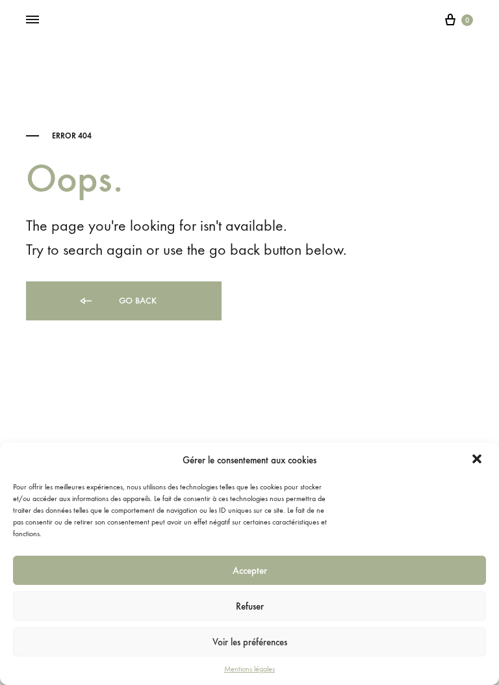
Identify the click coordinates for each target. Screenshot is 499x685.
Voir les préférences (249, 642)
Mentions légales (249, 668)
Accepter (250, 570)
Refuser (250, 606)
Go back (136, 300)
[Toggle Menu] (32, 20)
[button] (478, 460)
